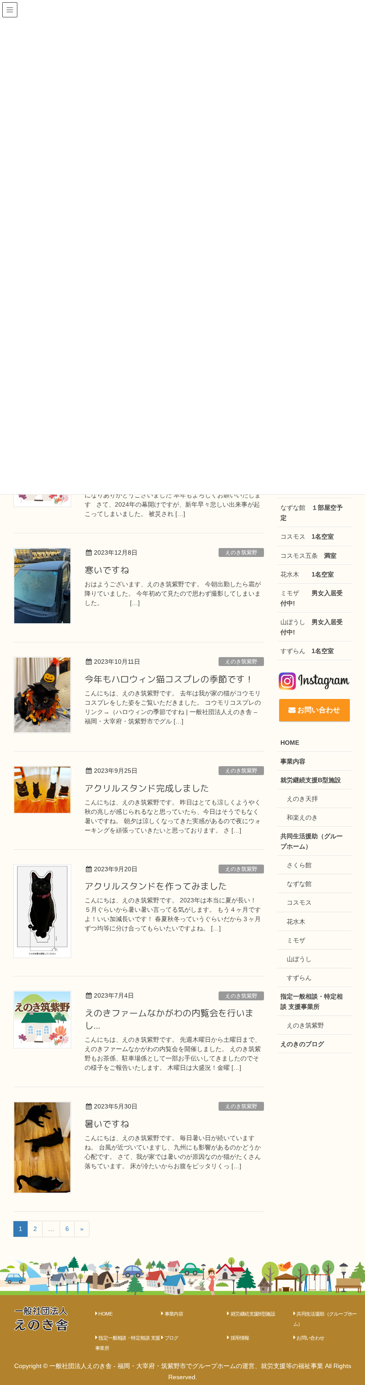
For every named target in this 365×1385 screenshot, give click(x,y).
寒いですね (107, 570)
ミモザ (311, 598)
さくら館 (299, 865)
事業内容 (292, 761)
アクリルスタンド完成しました (147, 788)
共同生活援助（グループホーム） (311, 841)
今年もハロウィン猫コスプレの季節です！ (169, 679)
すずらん (307, 650)
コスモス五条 (308, 555)
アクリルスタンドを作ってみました (156, 886)
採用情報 (240, 1337)
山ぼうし (311, 627)
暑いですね (107, 1123)
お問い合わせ (318, 710)
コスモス (307, 536)
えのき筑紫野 (241, 552)
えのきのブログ (302, 1044)
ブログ (171, 1337)
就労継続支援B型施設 (310, 780)
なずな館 (311, 512)
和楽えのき (302, 817)
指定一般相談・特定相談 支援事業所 (311, 1001)
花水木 (307, 574)
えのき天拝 (302, 798)
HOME (289, 742)
